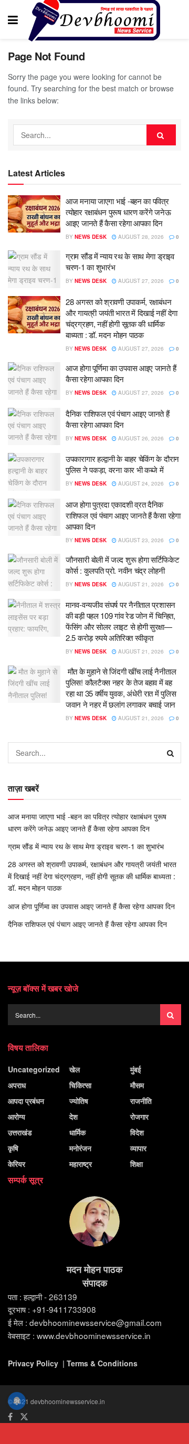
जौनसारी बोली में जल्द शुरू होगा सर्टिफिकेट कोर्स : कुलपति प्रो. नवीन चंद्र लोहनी (123, 565)
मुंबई (135, 1069)
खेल (74, 1069)
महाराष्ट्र (80, 1163)
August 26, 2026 (140, 438)
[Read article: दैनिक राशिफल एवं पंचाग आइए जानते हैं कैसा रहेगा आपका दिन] (34, 427)
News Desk (91, 236)
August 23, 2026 (140, 540)
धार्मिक (77, 1132)
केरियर (16, 1163)
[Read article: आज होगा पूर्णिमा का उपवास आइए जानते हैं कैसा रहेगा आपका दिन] (34, 381)
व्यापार (138, 1148)
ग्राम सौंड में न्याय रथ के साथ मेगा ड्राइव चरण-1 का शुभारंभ (86, 846)
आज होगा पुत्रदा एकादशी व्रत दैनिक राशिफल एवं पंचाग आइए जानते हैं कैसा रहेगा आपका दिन (123, 515)
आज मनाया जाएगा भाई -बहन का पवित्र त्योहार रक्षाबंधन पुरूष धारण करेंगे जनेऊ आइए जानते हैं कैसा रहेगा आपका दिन (118, 211)
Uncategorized (34, 1069)
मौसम (137, 1085)
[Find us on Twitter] (24, 1416)
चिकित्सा (80, 1085)
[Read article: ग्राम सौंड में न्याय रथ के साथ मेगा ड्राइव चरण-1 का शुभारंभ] (34, 269)
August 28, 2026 (140, 236)
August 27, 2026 (140, 280)
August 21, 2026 (140, 584)
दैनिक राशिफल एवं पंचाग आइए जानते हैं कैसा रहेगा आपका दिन (118, 419)
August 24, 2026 (140, 483)
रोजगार (139, 1116)
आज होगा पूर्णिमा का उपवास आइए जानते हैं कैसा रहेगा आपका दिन (121, 373)
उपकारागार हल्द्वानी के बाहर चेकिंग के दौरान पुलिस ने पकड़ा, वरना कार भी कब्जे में (122, 464)
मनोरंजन (80, 1148)
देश (73, 1116)
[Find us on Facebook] (10, 1416)
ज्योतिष (78, 1100)
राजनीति (141, 1100)
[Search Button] (176, 19)
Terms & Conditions (102, 1363)
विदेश (137, 1132)
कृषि (13, 1148)
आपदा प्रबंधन (26, 1100)
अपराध (17, 1085)
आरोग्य (16, 1116)
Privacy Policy (33, 1363)
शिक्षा (136, 1163)
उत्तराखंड (20, 1132)
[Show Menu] (13, 19)
